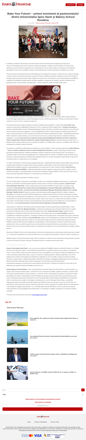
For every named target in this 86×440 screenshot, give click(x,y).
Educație (48, 23)
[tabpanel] (43, 42)
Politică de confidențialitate (41, 422)
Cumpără (80, 4)
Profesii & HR (54, 23)
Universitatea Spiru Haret (39, 294)
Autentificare (70, 4)
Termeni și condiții (55, 422)
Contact (29, 422)
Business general (40, 23)
